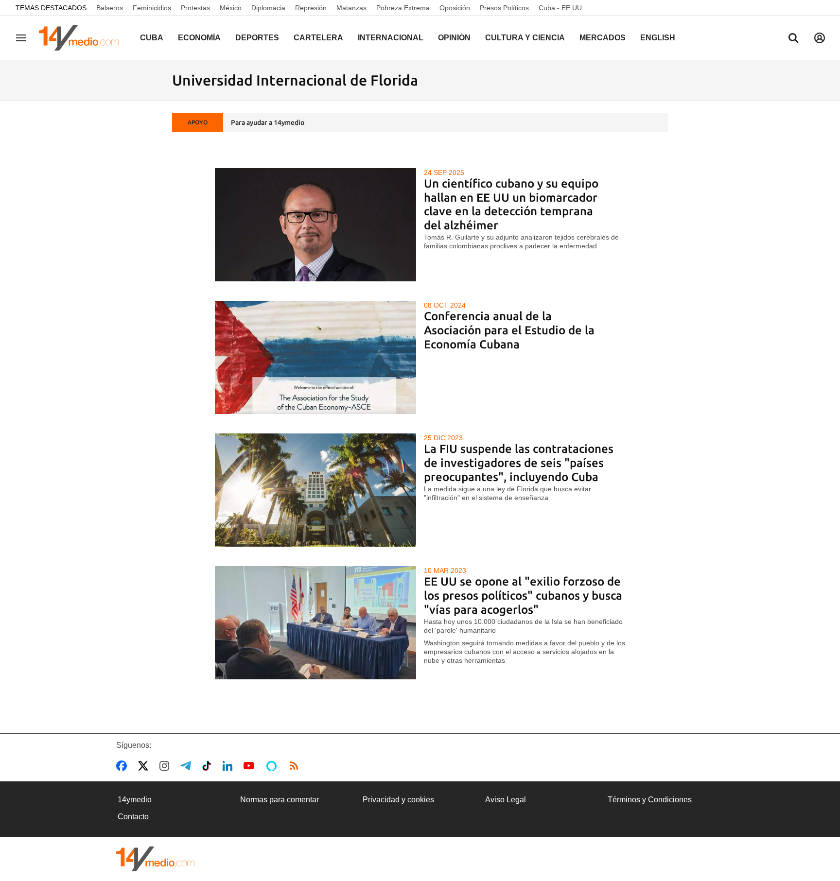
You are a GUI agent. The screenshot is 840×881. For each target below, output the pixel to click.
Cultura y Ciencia (525, 38)
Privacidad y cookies (398, 799)
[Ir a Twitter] (145, 766)
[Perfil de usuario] (819, 38)
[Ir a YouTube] (251, 766)
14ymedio (135, 799)
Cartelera (318, 38)
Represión (311, 8)
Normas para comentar (279, 799)
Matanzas (351, 8)
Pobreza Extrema (403, 8)
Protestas (195, 8)
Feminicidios (152, 8)
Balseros (109, 8)
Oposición (454, 8)
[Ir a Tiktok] (208, 766)
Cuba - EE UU (560, 8)
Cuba (151, 38)
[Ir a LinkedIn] (229, 766)
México (231, 8)
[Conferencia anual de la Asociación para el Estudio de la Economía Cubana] (316, 357)
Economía (199, 38)
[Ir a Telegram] (187, 766)
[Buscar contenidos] (793, 39)
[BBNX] (155, 858)
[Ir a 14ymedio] (82, 38)
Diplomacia (268, 8)
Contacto (133, 816)
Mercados (602, 38)
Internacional (390, 38)
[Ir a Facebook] (123, 766)
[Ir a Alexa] (273, 766)
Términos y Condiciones (650, 799)
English (657, 38)
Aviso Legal (505, 799)
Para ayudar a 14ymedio (267, 122)
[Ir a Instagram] (166, 766)
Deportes (257, 38)
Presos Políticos (504, 8)
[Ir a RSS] (296, 766)
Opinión (454, 38)
